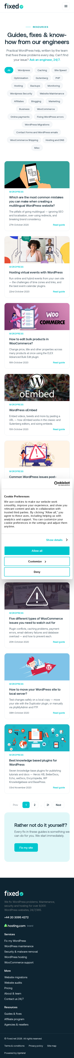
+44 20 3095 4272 (16, 917)
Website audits (13, 982)
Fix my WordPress (15, 940)
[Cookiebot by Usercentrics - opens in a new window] (54, 483)
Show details (54, 539)
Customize (35, 561)
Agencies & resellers (16, 1024)
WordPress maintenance (18, 946)
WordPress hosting (15, 957)
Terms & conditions (14, 1045)
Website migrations (15, 977)
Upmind (21, 1053)
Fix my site (26, 847)
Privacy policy (36, 1045)
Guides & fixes (13, 1013)
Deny (37, 571)
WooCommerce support (18, 962)
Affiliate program (14, 1019)
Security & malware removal (21, 951)
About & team (12, 993)
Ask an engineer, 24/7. (44, 59)
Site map (51, 1045)
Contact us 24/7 (14, 998)
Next (58, 804)
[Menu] (66, 6)
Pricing (8, 988)
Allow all (37, 550)
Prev (15, 804)
